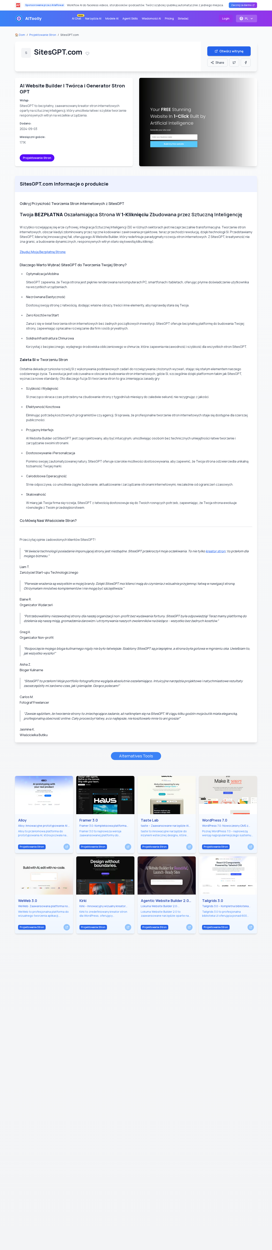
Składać (183, 18)
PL (246, 18)
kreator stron (215, 551)
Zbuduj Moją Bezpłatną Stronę (43, 252)
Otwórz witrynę (231, 51)
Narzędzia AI (93, 18)
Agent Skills (130, 18)
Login (225, 18)
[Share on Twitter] (234, 62)
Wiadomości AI (151, 18)
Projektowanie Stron (42, 35)
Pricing (169, 18)
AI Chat (77, 17)
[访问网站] (67, 847)
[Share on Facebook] (246, 62)
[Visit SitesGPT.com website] (198, 122)
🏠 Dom (20, 35)
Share (219, 62)
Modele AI (111, 18)
